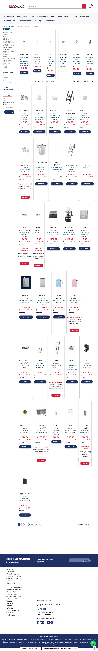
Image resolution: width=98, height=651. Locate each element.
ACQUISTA (24, 72)
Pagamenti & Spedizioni (15, 596)
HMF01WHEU (70, 428)
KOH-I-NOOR (39, 110)
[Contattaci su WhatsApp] (93, 643)
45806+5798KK (25, 165)
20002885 (40, 363)
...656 (36, 524)
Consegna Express (14, 576)
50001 (85, 428)
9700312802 (24, 363)
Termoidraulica (50, 21)
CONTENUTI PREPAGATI (7, 38)
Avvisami (25, 197)
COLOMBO (69, 110)
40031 (25, 428)
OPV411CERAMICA (24, 230)
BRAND (5, 34)
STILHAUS (56, 425)
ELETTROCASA (24, 110)
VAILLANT (90, 55)
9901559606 (76, 57)
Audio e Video (22, 16)
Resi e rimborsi (12, 599)
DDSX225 (42, 298)
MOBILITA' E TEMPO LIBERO (9, 52)
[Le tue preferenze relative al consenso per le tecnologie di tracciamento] (94, 647)
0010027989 (89, 57)
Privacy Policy (12, 592)
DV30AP (56, 428)
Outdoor (7, 21)
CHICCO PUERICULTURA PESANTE (41, 426)
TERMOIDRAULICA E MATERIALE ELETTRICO (9, 63)
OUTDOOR (6, 55)
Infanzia (74, 16)
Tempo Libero (84, 16)
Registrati (10, 603)
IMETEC (71, 361)
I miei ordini (11, 615)
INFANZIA (6, 49)
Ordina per (37, 81)
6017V (54, 113)
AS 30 (24, 113)
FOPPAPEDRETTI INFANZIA (24, 361)
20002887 (56, 363)
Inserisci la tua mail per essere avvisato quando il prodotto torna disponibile (25, 188)
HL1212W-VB (53, 230)
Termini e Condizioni (14, 590)
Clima (32, 16)
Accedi (9, 606)
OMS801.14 (38, 230)
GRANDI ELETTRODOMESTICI (9, 45)
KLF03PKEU (74, 298)
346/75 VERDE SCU (50, 58)
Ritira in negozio (13, 574)
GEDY (84, 227)
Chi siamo (10, 572)
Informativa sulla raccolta (31, 648)
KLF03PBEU (59, 298)
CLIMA (5, 36)
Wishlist (10, 608)
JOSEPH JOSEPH (25, 425)
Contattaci (11, 583)
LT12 (41, 165)
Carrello (10, 613)
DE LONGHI (25, 296)
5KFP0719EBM (69, 230)
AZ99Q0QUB (63, 57)
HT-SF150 (87, 165)
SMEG (37, 55)
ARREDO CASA (7, 32)
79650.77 (41, 428)
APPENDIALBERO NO (24, 58)
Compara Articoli (13, 610)
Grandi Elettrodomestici (46, 16)
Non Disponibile (8, 104)
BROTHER (53, 227)
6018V (39, 113)
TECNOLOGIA (7, 60)
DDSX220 (25, 298)
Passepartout (53, 644)
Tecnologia (38, 21)
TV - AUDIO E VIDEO (7, 67)
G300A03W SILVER (71, 165)
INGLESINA (63, 55)
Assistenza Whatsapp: (47, 614)
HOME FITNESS (8, 48)
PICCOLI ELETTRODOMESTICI (9, 57)
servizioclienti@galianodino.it (47, 618)
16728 (71, 363)
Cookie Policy (12, 594)
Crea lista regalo (13, 578)
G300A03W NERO (70, 113)
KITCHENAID (69, 227)
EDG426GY (86, 363)
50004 (25, 496)
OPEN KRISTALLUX (41, 163)
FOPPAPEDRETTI (24, 55)
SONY (87, 163)
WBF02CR (37, 57)
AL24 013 (56, 165)
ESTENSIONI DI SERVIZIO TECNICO (9, 42)
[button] (84, 6)
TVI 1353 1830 (84, 230)
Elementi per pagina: (80, 81)
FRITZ (40, 361)
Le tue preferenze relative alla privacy (57, 648)
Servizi (9, 581)
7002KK (84, 113)
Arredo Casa (9, 16)
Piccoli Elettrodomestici (22, 21)
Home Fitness (63, 16)
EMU (50, 55)
